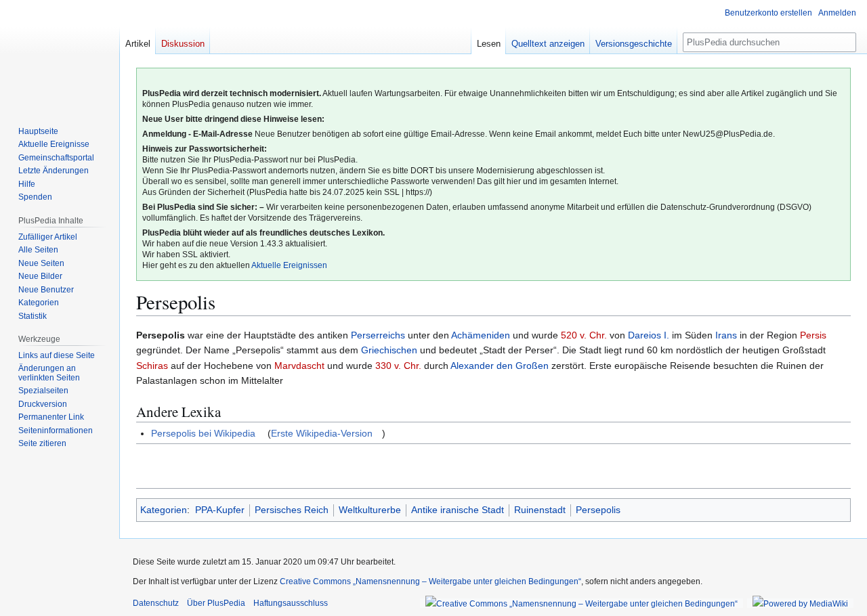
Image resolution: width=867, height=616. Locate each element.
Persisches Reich (292, 509)
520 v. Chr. (584, 335)
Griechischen (389, 350)
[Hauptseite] (59, 54)
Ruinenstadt (540, 509)
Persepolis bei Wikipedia (203, 433)
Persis (813, 335)
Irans (726, 335)
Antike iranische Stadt (457, 509)
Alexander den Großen (499, 365)
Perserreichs (378, 335)
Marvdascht (299, 365)
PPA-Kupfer (220, 509)
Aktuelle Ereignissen (289, 265)
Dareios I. (648, 335)
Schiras (152, 365)
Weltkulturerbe (370, 509)
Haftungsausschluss (290, 603)
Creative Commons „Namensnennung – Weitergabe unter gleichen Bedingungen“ (430, 581)
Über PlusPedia (216, 603)
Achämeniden (480, 335)
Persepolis (598, 509)
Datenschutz (156, 603)
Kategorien (163, 509)
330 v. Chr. (398, 365)
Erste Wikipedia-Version (322, 433)
